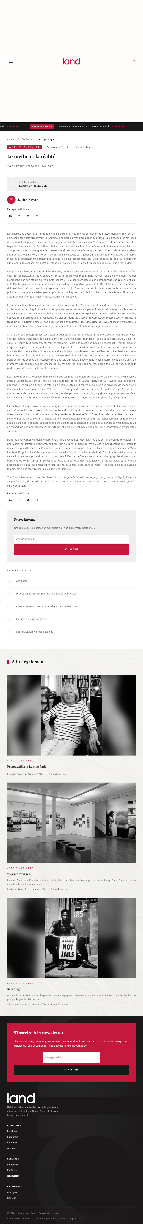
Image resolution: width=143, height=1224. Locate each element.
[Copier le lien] (36, 216)
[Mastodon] (28, 216)
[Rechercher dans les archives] (134, 61)
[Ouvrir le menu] (10, 61)
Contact (11, 1198)
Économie (12, 1137)
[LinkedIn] (10, 216)
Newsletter (13, 1176)
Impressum (75, 1219)
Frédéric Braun (15, 774)
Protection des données (19, 1219)
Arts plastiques (47, 139)
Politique (12, 1131)
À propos (12, 1192)
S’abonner (12, 1165)
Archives (12, 1148)
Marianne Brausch (17, 889)
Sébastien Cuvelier (17, 1004)
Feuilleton (27, 139)
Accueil (11, 139)
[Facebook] (19, 216)
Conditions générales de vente (50, 1219)
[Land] (21, 1098)
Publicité (12, 1170)
